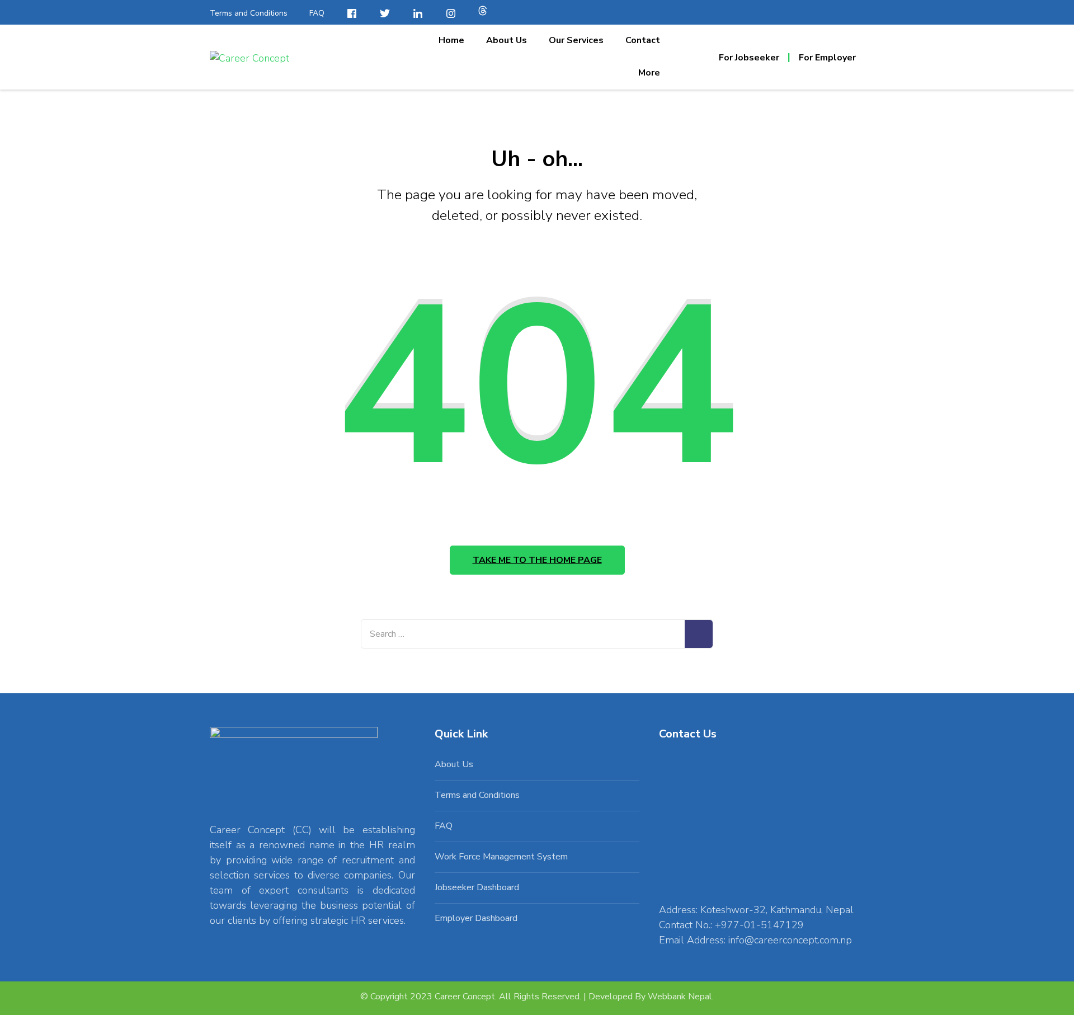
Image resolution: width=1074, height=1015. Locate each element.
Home (451, 40)
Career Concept (465, 996)
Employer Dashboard (476, 918)
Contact (642, 40)
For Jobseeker (749, 57)
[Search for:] (523, 634)
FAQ (316, 13)
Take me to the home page (537, 560)
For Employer (827, 57)
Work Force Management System (501, 856)
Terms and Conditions (249, 13)
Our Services (576, 40)
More (649, 73)
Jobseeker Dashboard (477, 887)
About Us (506, 40)
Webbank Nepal (680, 996)
